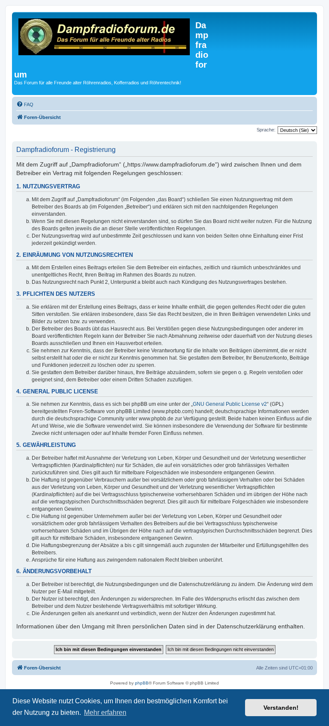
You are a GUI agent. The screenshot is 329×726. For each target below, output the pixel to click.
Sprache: (266, 129)
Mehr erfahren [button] (105, 712)
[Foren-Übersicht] (104, 38)
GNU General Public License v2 (230, 404)
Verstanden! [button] (281, 707)
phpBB (142, 683)
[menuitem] (24, 104)
